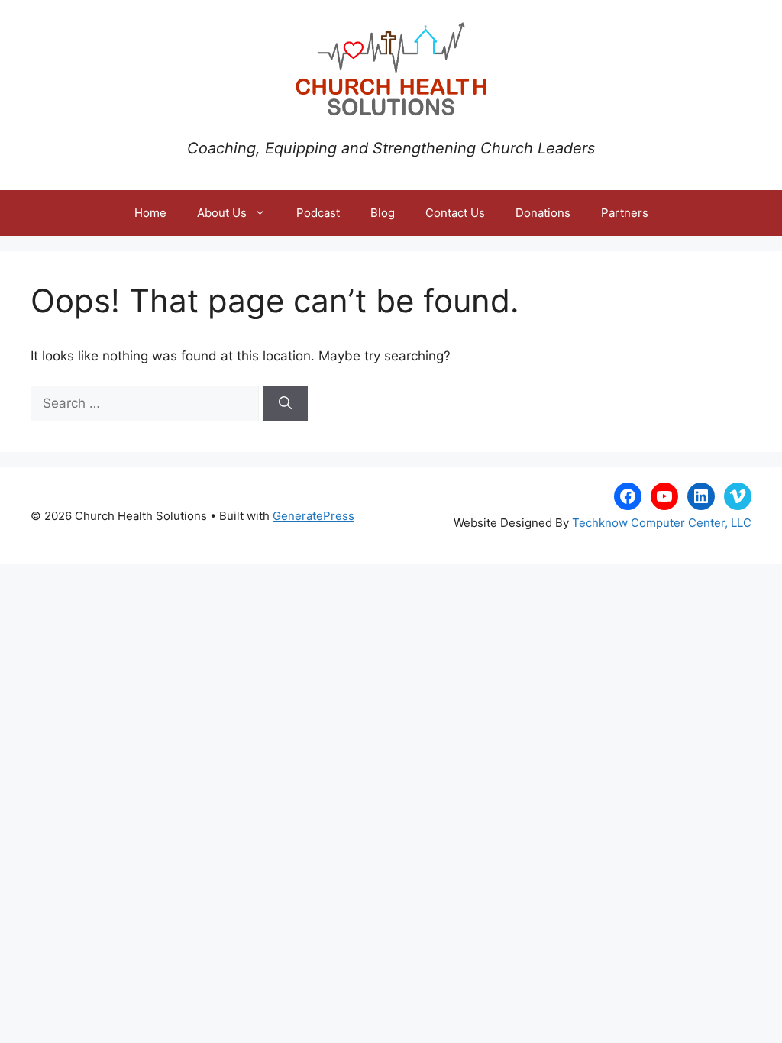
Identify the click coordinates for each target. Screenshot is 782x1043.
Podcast (318, 212)
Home (150, 212)
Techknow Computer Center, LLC (661, 522)
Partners (624, 212)
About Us (222, 212)
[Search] (285, 404)
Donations (542, 212)
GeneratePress (313, 516)
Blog (382, 212)
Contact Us (455, 212)
